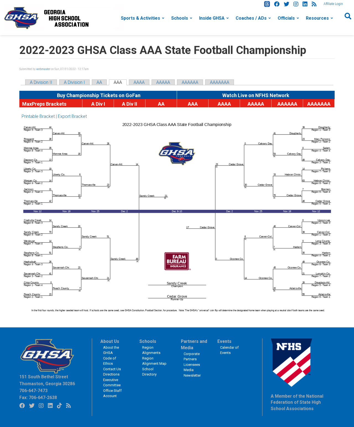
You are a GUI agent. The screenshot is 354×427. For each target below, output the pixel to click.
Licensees (192, 365)
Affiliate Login (333, 4)
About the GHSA (111, 350)
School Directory (149, 372)
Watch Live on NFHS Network (255, 95)
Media (189, 370)
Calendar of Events (229, 350)
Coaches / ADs (251, 18)
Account (110, 396)
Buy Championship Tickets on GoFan (98, 95)
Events (224, 341)
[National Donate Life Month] (64, 17)
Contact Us (112, 369)
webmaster (43, 69)
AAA (118, 82)
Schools (179, 18)
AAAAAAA (219, 82)
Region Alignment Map (154, 361)
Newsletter (192, 375)
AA (99, 82)
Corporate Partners (192, 356)
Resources (317, 18)
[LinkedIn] (305, 4)
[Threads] (267, 4)
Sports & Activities (140, 18)
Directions (111, 374)
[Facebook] (277, 4)
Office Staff (112, 391)
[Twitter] (286, 4)
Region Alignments (151, 350)
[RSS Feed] (314, 4)
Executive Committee (112, 382)
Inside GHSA (212, 18)
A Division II (41, 82)
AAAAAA (190, 82)
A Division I (74, 82)
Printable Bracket (38, 116)
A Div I (98, 104)
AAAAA (163, 82)
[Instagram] (295, 4)
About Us (109, 341)
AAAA (139, 82)
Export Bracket (72, 116)
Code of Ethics (109, 361)
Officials (286, 18)
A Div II (129, 104)
